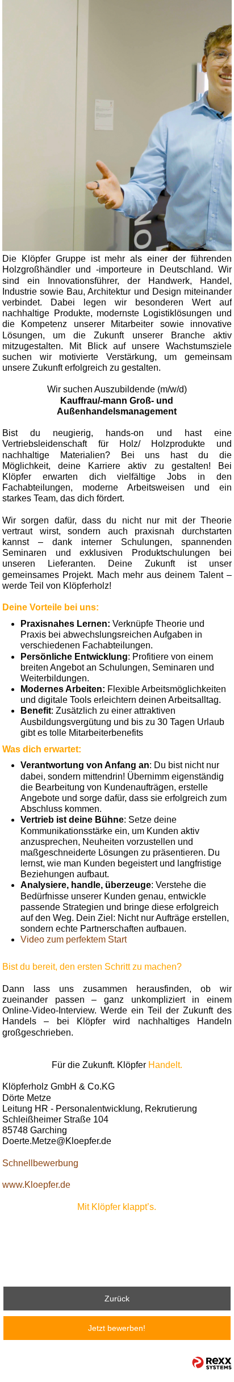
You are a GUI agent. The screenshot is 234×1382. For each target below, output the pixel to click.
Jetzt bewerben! (116, 1328)
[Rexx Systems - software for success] (212, 1363)
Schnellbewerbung (40, 1163)
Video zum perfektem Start (73, 939)
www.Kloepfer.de (36, 1185)
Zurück (117, 1298)
